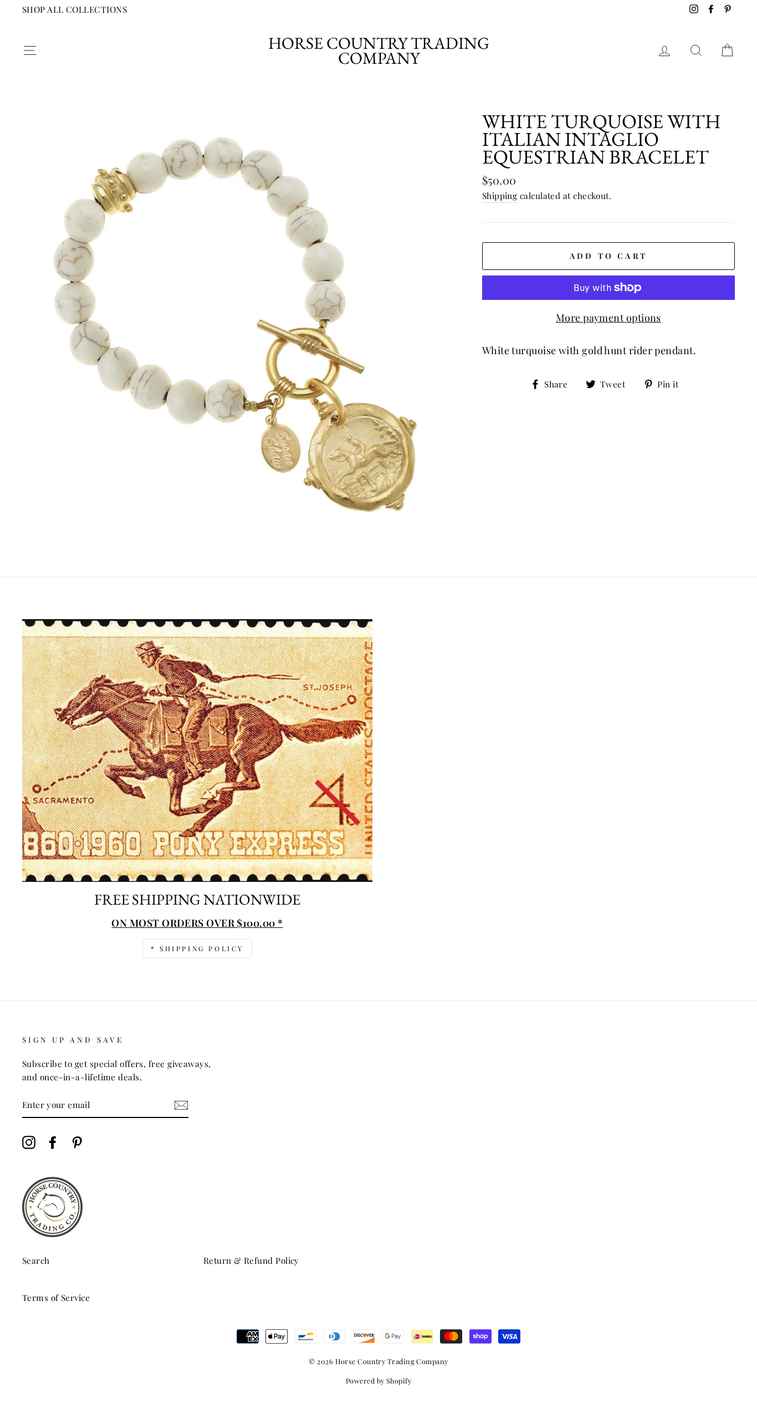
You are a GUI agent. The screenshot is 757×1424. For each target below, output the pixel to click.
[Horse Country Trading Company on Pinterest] (77, 1142)
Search (36, 1260)
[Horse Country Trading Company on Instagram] (28, 1142)
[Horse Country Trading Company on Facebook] (52, 1142)
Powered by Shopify (378, 1380)
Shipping (500, 195)
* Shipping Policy (197, 948)
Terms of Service (56, 1297)
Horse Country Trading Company (378, 50)
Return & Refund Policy (251, 1260)
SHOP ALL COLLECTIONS (74, 9)
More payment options (608, 317)
